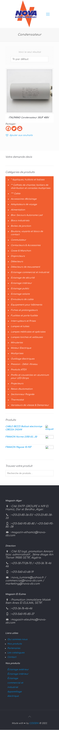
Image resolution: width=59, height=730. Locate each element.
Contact (11, 657)
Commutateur (18, 240)
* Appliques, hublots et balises (27, 180)
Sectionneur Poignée (22, 394)
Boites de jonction (21, 226)
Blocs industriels (20, 220)
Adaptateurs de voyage (24, 204)
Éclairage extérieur (18, 669)
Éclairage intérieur (17, 674)
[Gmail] (19, 128)
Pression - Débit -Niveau (24, 364)
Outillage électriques (22, 359)
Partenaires (13, 648)
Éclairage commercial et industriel (15, 682)
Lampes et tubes (20, 326)
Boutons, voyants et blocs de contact (27, 233)
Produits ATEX (18, 370)
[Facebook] (8, 128)
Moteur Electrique (21, 348)
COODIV (34, 723)
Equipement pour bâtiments (26, 305)
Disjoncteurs (18, 256)
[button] (19, 135)
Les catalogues (15, 653)
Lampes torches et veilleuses (27, 337)
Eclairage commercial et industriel (30, 272)
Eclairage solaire (20, 294)
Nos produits (14, 644)
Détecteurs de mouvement (25, 267)
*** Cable (15, 193)
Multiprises (17, 353)
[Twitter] (14, 128)
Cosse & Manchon (21, 251)
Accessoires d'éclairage (24, 199)
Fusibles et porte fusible (24, 315)
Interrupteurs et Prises (23, 321)
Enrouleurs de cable (22, 299)
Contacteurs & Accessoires (25, 245)
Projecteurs (17, 383)
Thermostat (17, 400)
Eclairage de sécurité (23, 278)
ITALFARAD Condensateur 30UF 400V (29, 117)
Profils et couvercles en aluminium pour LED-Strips (30, 376)
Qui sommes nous (17, 639)
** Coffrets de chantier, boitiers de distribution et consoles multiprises (30, 186)
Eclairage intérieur (21, 283)
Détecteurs (17, 261)
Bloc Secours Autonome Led (26, 215)
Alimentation (18, 210)
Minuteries (17, 342)
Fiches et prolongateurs (24, 310)
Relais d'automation (22, 389)
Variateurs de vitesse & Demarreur (30, 405)
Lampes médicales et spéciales (28, 332)
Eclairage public (20, 288)
